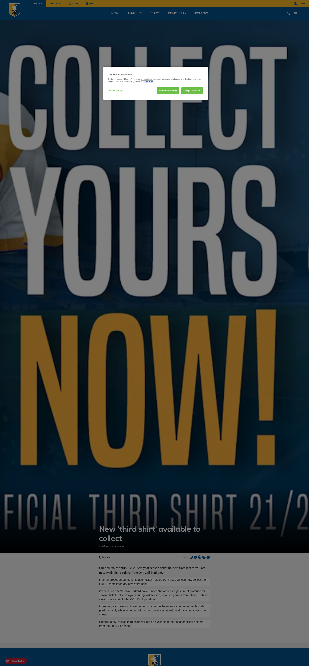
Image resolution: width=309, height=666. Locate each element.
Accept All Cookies (192, 90)
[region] (155, 83)
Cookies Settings (115, 90)
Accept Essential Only (168, 90)
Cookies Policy (147, 82)
